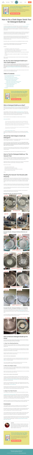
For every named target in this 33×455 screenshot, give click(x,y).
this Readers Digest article (20, 111)
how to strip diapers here (13, 384)
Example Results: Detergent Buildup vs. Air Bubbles (12, 82)
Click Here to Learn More (15, 13)
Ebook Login (29, 2)
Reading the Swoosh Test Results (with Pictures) (11, 79)
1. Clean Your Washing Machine (10, 84)
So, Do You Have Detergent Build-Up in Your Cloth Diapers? (12, 75)
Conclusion (6, 87)
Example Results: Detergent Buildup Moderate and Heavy (13, 81)
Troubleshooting (27, 24)
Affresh (23, 358)
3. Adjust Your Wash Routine (10, 86)
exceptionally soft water (21, 310)
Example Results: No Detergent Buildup (11, 80)
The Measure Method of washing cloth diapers (10, 394)
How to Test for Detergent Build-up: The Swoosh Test (12, 78)
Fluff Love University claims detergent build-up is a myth (12, 106)
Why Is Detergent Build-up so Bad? (9, 76)
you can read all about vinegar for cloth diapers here (12, 379)
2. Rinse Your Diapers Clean (9, 85)
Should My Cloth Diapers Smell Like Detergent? (11, 77)
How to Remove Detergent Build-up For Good (11, 83)
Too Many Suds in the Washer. (9, 130)
